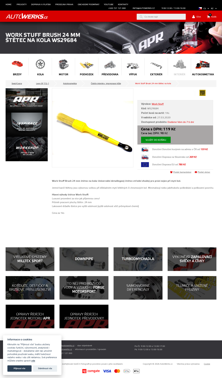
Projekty (22, 5)
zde (33, 360)
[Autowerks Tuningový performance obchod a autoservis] (27, 16)
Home (8, 5)
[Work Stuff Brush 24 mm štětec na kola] (92, 127)
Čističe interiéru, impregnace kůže (106, 83)
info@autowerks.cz (144, 8)
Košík (212, 16)
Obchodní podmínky (88, 5)
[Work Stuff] (202, 95)
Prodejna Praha (64, 5)
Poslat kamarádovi (182, 172)
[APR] (27, 100)
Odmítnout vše (45, 368)
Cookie (207, 364)
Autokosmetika (70, 83)
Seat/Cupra (17, 83)
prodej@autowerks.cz (64, 345)
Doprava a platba (41, 5)
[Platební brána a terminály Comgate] (91, 373)
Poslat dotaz (204, 172)
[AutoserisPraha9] (27, 149)
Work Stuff (158, 104)
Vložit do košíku (156, 140)
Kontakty (123, 5)
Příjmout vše (19, 368)
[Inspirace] (27, 125)
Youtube (108, 5)
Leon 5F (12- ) (42, 83)
